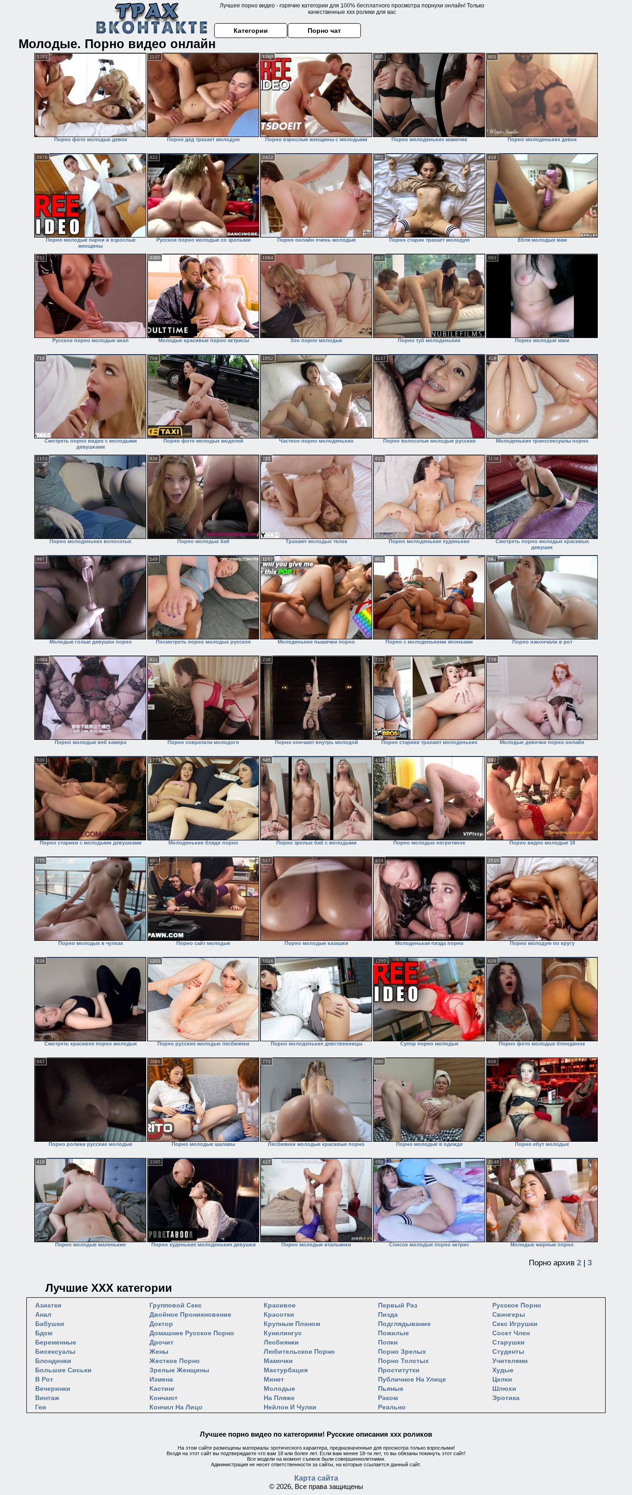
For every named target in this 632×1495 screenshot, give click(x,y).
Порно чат (324, 30)
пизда (388, 1314)
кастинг (162, 1388)
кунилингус (283, 1333)
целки (502, 1379)
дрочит (161, 1342)
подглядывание (404, 1323)
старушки (508, 1342)
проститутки (399, 1370)
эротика (506, 1397)
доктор (161, 1323)
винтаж (47, 1397)
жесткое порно (174, 1360)
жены (158, 1351)
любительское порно (299, 1351)
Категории (251, 30)
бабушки (49, 1323)
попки (388, 1342)
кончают (163, 1397)
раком (388, 1397)
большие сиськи (63, 1370)
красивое (280, 1305)
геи (40, 1407)
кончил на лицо (176, 1407)
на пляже (279, 1397)
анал (43, 1314)
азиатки (48, 1305)
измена (161, 1379)
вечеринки (52, 1388)
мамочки (278, 1360)
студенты (508, 1351)
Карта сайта (316, 1478)
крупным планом (292, 1323)
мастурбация (286, 1370)
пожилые (393, 1333)
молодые (279, 1388)
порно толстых (403, 1360)
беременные (55, 1342)
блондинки (53, 1360)
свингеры (508, 1314)
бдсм (43, 1333)
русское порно (516, 1305)
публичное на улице (412, 1379)
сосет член (511, 1333)
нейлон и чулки (290, 1407)
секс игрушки (515, 1323)
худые (503, 1370)
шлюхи (504, 1388)
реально (392, 1407)
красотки (279, 1314)
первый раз (397, 1305)
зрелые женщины (179, 1370)
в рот (44, 1379)
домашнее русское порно (191, 1333)
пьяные (390, 1388)
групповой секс (175, 1305)
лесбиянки (281, 1342)
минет (274, 1379)
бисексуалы (55, 1351)
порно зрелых (402, 1351)
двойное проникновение (190, 1314)
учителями (510, 1360)
